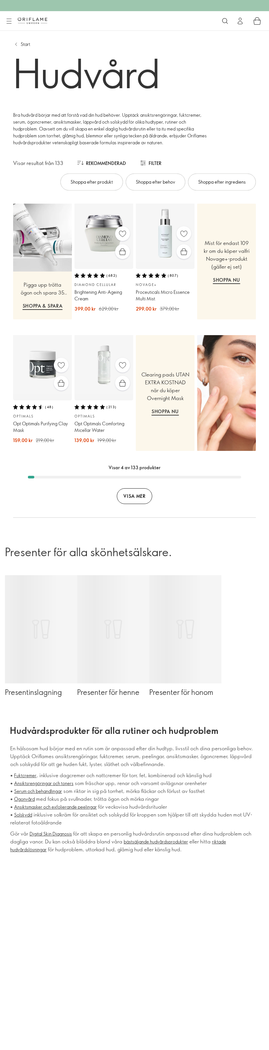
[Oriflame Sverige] (32, 21)
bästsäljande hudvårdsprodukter (156, 841)
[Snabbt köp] (122, 251)
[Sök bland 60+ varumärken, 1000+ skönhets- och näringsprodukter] (225, 21)
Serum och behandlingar (38, 791)
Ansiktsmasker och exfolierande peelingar (55, 807)
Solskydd (23, 815)
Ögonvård (24, 799)
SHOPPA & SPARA (43, 306)
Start (25, 44)
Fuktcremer (25, 775)
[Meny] (9, 21)
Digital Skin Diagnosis (51, 834)
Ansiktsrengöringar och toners (43, 783)
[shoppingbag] (257, 21)
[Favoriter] (122, 233)
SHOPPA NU (226, 280)
